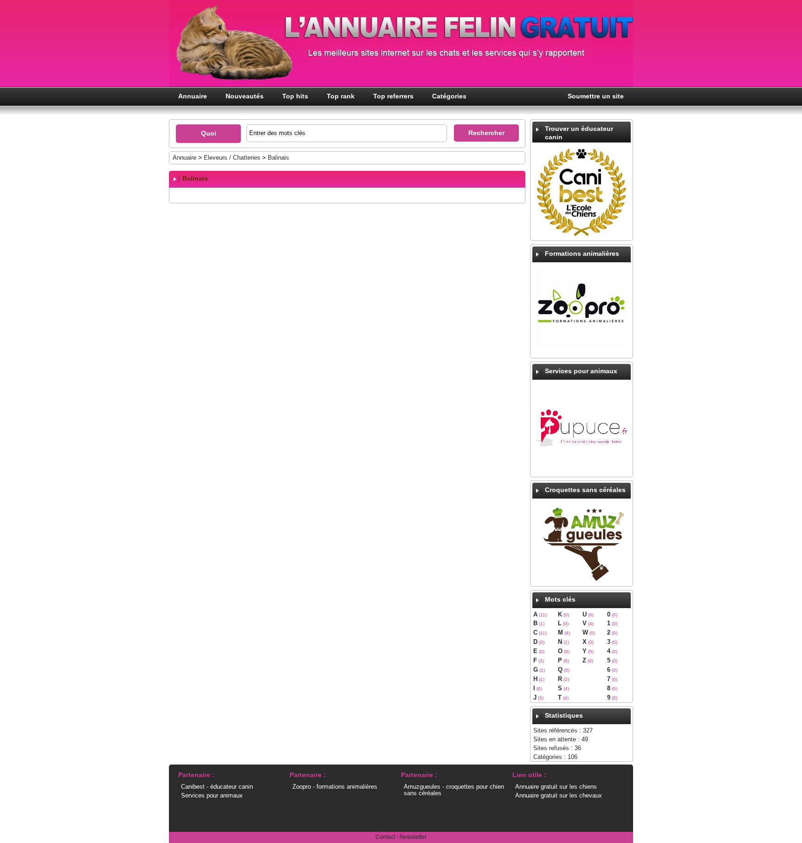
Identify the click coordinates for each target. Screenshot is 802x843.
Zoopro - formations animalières (334, 786)
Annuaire (192, 96)
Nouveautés (245, 96)
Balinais (278, 157)
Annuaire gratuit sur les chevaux (558, 795)
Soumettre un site (596, 96)
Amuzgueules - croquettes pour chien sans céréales (454, 790)
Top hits (295, 96)
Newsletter (413, 837)
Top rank (341, 96)
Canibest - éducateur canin (217, 786)
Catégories (449, 96)
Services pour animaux (212, 795)
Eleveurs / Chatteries (233, 157)
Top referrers (393, 96)
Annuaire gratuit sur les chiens (556, 786)
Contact (385, 837)
